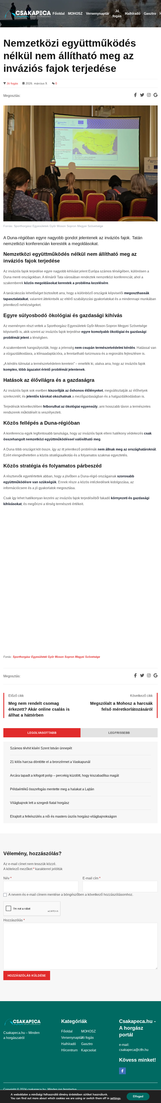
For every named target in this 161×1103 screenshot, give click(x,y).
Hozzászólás (14, 920)
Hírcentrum (69, 1050)
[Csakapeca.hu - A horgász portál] (28, 13)
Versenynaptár (72, 1037)
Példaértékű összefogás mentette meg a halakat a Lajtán (52, 789)
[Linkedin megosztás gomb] (149, 95)
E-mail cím (91, 878)
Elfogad (138, 1096)
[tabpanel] (80, 782)
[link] (56, 656)
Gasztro (87, 1044)
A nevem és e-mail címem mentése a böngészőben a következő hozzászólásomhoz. (70, 894)
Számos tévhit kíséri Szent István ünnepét (41, 748)
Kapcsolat (88, 1050)
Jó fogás (12, 83)
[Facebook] (122, 1071)
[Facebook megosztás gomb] (135, 95)
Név (7, 878)
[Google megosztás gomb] (155, 95)
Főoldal (67, 1031)
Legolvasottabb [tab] (41, 732)
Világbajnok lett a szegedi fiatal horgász (39, 803)
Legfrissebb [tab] (119, 732)
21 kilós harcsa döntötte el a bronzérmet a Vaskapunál (50, 762)
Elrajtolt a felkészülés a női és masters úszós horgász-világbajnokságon (63, 816)
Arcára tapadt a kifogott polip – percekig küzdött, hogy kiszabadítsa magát (64, 775)
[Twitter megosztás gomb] (142, 95)
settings (115, 1098)
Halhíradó (68, 1044)
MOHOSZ (88, 1031)
